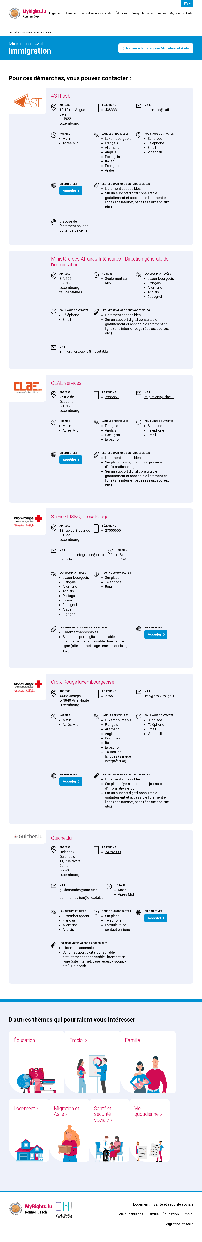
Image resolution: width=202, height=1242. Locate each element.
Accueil (13, 32)
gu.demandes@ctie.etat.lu (79, 890)
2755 (109, 696)
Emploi (161, 13)
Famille (71, 13)
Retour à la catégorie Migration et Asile (157, 48)
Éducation (121, 13)
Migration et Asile (181, 13)
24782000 (113, 852)
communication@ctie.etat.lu (81, 897)
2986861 (112, 397)
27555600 (113, 530)
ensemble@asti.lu (158, 110)
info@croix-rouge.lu (159, 696)
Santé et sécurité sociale (95, 13)
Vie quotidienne (142, 13)
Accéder (69, 191)
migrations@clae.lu (159, 397)
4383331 (112, 110)
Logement (55, 13)
